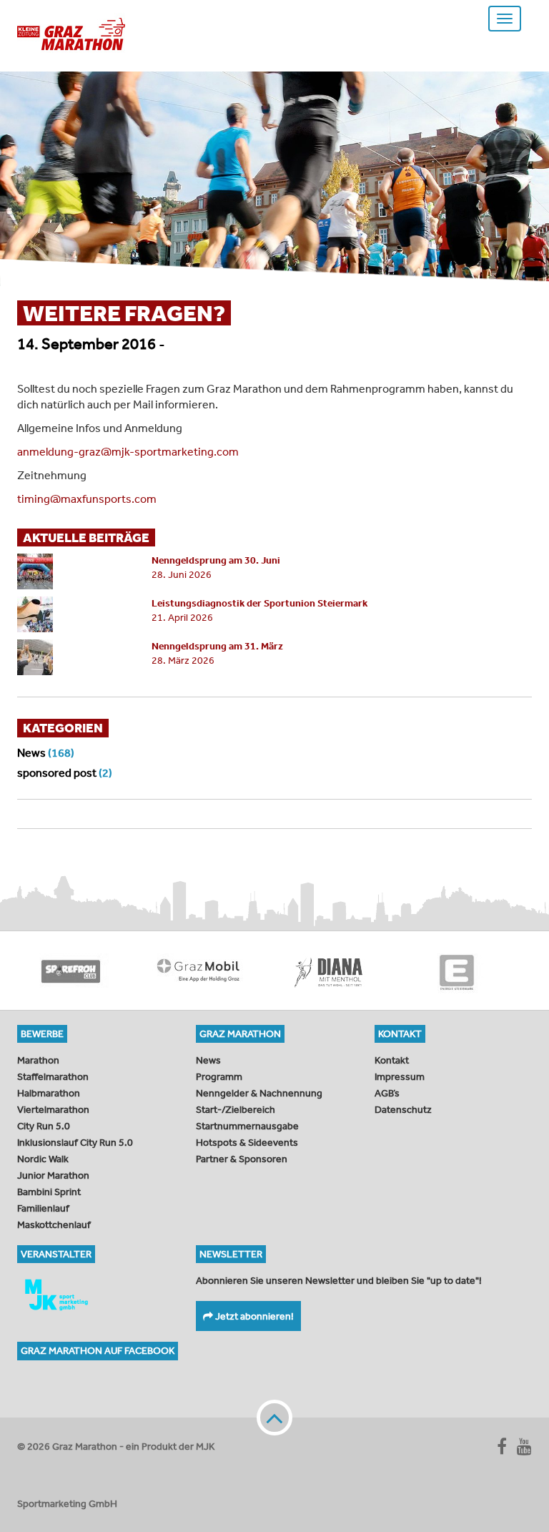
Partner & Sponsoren (241, 1158)
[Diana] (328, 970)
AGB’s (387, 1092)
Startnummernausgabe (247, 1125)
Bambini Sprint (49, 1191)
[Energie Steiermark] (456, 970)
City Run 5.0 (43, 1125)
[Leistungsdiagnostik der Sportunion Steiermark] (73, 614)
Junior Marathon (53, 1175)
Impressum (400, 1076)
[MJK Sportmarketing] (95, 1295)
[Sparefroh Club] (70, 970)
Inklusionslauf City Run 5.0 (75, 1142)
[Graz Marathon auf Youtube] (524, 1446)
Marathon (38, 1060)
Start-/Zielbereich (235, 1109)
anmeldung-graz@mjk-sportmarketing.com (128, 451)
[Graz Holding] (199, 970)
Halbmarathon (48, 1092)
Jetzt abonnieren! (253, 1316)
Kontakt (392, 1060)
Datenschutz (403, 1109)
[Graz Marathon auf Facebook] (502, 1446)
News (31, 752)
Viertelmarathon (53, 1109)
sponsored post (57, 772)
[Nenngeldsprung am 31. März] (73, 657)
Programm (219, 1076)
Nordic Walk (43, 1158)
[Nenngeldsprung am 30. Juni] (73, 571)
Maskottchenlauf (54, 1224)
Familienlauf (43, 1208)
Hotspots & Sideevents (247, 1142)
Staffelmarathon (53, 1076)
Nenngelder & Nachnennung (259, 1092)
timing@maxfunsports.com (87, 498)
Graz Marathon (71, 34)
